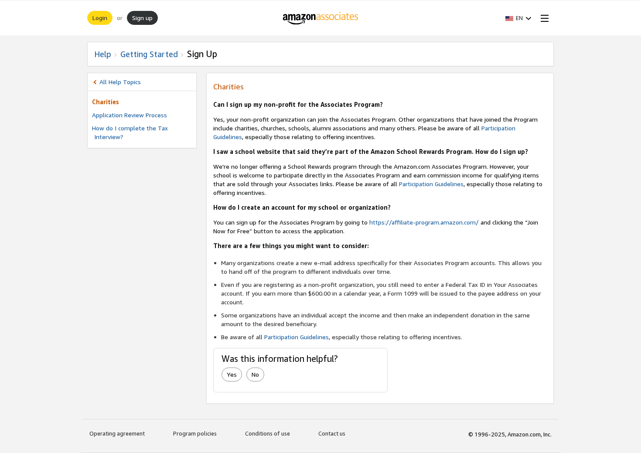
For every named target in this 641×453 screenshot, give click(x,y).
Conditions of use (267, 433)
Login (99, 17)
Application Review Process (129, 115)
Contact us (331, 433)
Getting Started (149, 54)
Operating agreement (117, 433)
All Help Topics (120, 81)
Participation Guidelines (431, 183)
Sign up (142, 17)
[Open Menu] (543, 17)
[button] (518, 18)
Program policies (195, 433)
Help (102, 54)
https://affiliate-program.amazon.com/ (424, 222)
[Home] (321, 17)
